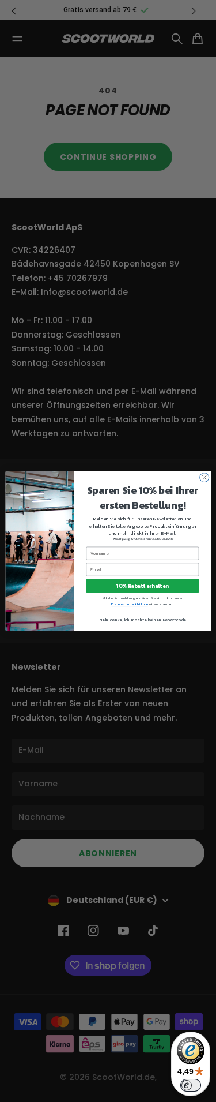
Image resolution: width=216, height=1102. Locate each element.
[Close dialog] (204, 477)
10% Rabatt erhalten (142, 586)
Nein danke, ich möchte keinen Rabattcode (141, 619)
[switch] (190, 1085)
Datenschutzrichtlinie (129, 604)
